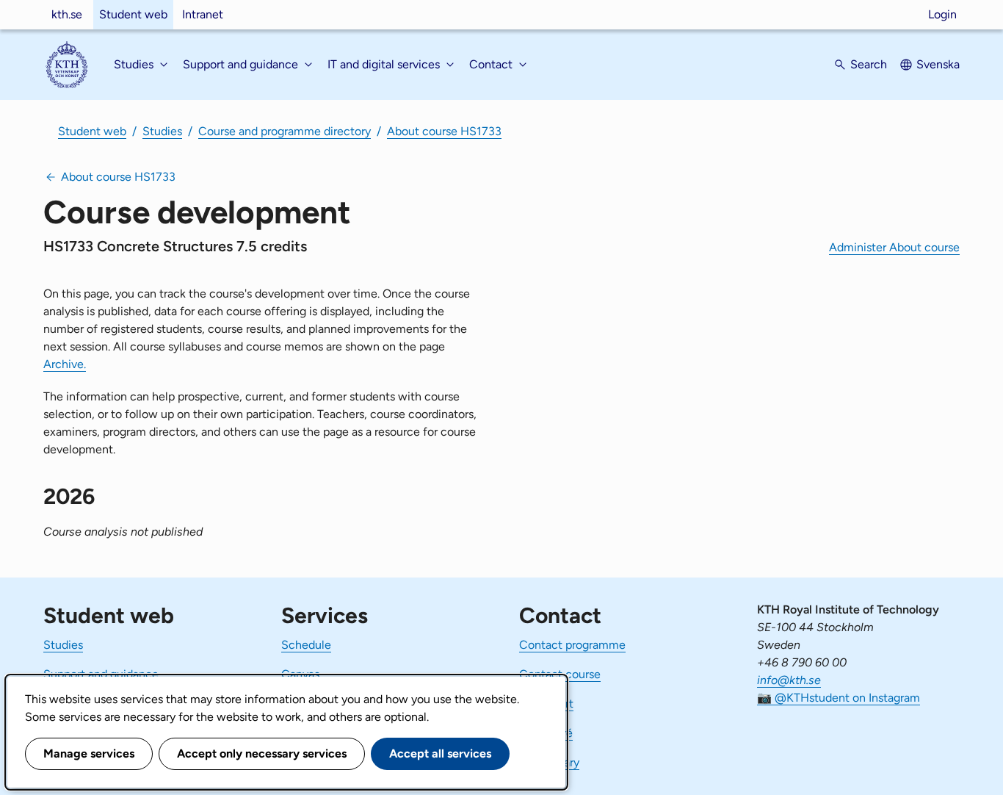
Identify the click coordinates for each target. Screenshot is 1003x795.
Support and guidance (101, 674)
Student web (133, 14)
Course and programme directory (284, 131)
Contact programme (572, 645)
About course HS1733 (444, 131)
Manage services (88, 753)
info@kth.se (789, 680)
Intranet (202, 14)
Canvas (300, 674)
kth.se (66, 14)
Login (942, 14)
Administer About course (894, 247)
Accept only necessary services (262, 753)
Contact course (560, 674)
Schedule (306, 645)
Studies (162, 131)
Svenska (938, 64)
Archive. (64, 364)
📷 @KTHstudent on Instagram (838, 698)
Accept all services (440, 753)
